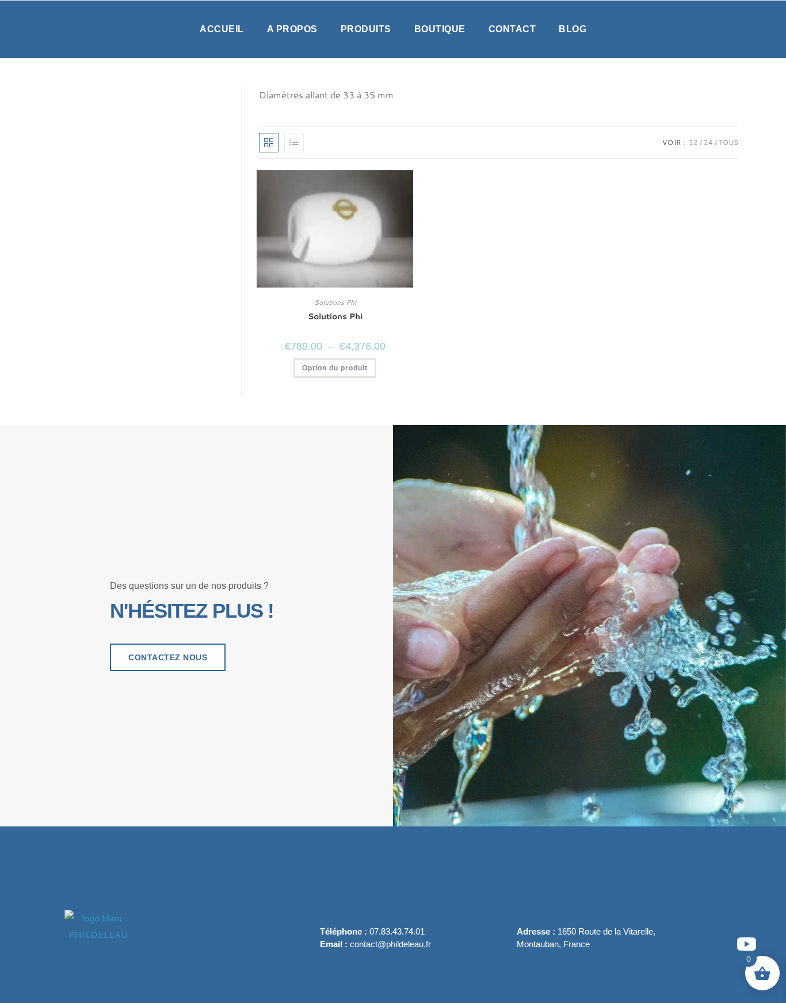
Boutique (440, 29)
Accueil (222, 29)
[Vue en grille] (268, 142)
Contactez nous (167, 657)
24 (708, 142)
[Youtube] (747, 944)
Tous (728, 142)
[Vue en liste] (294, 142)
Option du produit (335, 368)
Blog (572, 29)
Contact (512, 29)
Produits (366, 29)
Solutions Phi (335, 302)
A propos (292, 29)
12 (693, 142)
